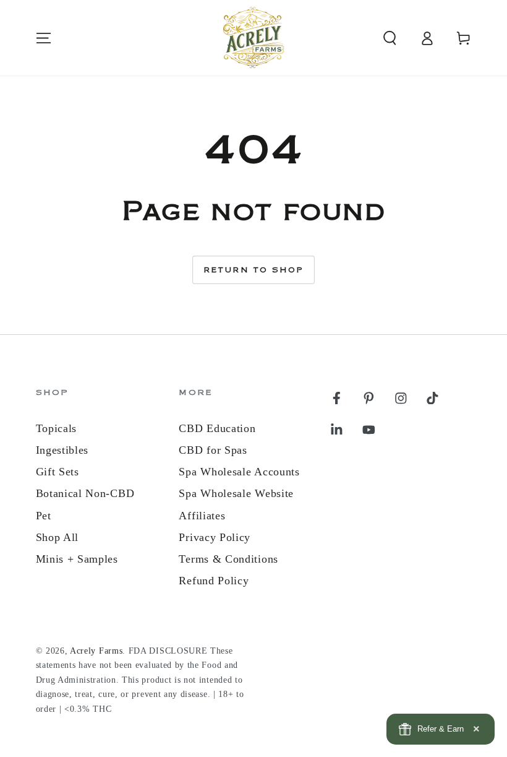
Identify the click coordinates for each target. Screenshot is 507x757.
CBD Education (217, 428)
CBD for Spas (213, 450)
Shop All (57, 537)
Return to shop (253, 270)
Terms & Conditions (228, 559)
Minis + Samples (77, 559)
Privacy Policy (214, 537)
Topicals (56, 428)
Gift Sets (57, 471)
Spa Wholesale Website (236, 493)
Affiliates (202, 515)
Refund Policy (214, 580)
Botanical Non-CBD (85, 493)
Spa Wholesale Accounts (239, 471)
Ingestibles (62, 450)
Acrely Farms (96, 650)
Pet (43, 515)
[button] (389, 38)
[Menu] (43, 38)
